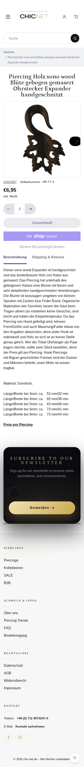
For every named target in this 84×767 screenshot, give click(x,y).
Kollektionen (13, 568)
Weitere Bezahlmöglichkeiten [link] (42, 247)
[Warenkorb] (76, 16)
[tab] (17, 258)
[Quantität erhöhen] (30, 209)
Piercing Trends (16, 620)
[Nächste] (75, 141)
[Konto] (64, 16)
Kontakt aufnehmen (30, 726)
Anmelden (39, 508)
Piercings (11, 560)
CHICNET (10, 182)
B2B (7, 583)
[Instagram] (20, 737)
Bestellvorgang (15, 635)
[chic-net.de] (34, 16)
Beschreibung (15, 257)
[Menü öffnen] (7, 16)
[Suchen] (75, 38)
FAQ (7, 628)
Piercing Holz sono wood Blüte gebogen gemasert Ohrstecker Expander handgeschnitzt (44, 60)
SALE (8, 575)
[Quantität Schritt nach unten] (8, 209)
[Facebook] (8, 737)
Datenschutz (13, 665)
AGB (7, 673)
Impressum (12, 688)
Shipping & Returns (48, 257)
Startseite (8, 52)
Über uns (11, 613)
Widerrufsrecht (15, 680)
